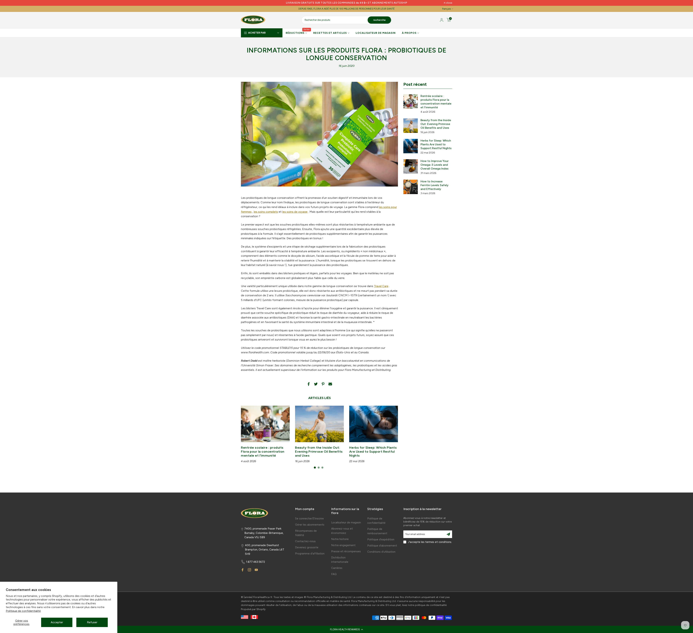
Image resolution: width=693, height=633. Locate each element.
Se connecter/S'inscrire (309, 518)
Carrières (336, 568)
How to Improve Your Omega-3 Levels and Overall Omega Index (434, 164)
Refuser (92, 622)
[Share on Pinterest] (323, 384)
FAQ (334, 574)
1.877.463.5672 (255, 561)
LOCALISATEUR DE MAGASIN (376, 32)
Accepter (57, 622)
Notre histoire (340, 539)
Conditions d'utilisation (381, 551)
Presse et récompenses (346, 551)
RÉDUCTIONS (298, 32)
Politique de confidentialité (23, 611)
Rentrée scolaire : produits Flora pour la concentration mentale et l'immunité (262, 451)
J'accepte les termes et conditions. (430, 542)
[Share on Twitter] (316, 384)
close (246, 3)
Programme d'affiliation (309, 553)
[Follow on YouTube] (256, 570)
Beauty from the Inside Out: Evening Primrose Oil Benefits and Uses (319, 451)
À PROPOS (409, 32)
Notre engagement (343, 545)
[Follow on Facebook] (242, 570)
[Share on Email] (330, 384)
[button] (346, 629)
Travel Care (381, 286)
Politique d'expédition (380, 539)
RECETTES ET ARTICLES (330, 32)
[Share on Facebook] (308, 384)
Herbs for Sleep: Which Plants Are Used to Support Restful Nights (373, 451)
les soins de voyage (295, 211)
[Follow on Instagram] (249, 570)
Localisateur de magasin (346, 522)
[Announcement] (346, 3)
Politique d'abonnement (382, 545)
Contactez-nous (305, 541)
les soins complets (266, 211)
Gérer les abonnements (309, 524)
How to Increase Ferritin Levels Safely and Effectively (434, 185)
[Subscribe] (448, 534)
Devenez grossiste (306, 547)
